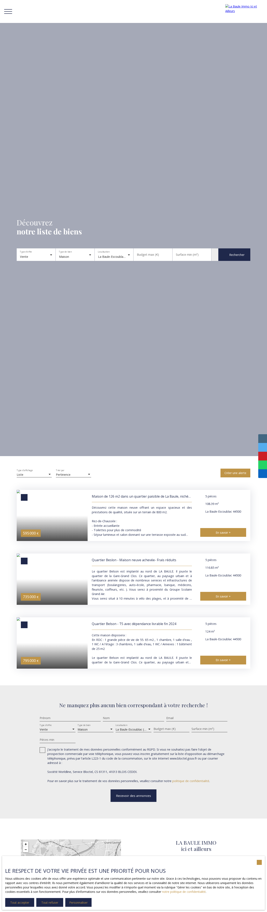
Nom (106, 718)
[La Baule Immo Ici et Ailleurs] (244, 11)
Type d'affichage (25, 470)
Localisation (103, 252)
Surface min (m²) (187, 255)
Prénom (45, 718)
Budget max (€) (148, 255)
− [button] (26, 849)
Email (170, 718)
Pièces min (47, 740)
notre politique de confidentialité (184, 892)
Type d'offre (26, 252)
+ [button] (26, 844)
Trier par (60, 470)
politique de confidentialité (190, 781)
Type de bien (65, 252)
